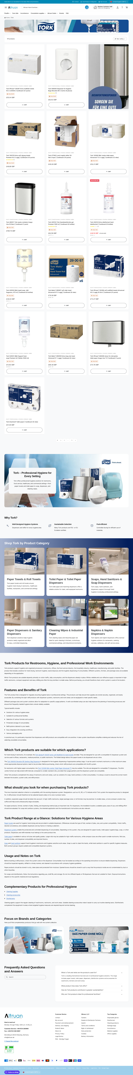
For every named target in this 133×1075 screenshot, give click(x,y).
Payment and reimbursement (64, 1023)
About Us (58, 1031)
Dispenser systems (10, 830)
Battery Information (87, 1036)
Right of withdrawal (87, 1028)
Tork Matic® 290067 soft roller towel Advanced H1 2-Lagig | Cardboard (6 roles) (62, 291)
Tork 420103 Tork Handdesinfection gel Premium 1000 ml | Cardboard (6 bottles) (61, 223)
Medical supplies (112, 1031)
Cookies (83, 1033)
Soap (6, 843)
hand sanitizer (15, 843)
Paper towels (8, 823)
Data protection (86, 1031)
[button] (6, 7)
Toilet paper (8, 836)
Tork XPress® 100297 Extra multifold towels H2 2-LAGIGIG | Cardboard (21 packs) (20, 89)
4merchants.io (22, 1068)
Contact (76, 1)
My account (59, 1020)
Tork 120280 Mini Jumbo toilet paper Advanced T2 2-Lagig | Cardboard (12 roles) (104, 156)
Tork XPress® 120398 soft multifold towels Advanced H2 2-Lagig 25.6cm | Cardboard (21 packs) (107, 291)
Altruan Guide (52, 13)
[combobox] (55, 7)
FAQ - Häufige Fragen (62, 1039)
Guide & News (59, 1028)
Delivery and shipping (62, 1025)
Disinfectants (10, 898)
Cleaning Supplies (12, 891)
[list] (66, 572)
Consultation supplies (37, 13)
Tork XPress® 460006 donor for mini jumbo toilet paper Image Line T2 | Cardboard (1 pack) (105, 357)
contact (57, 1017)
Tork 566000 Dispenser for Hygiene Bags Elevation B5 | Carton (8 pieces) (60, 89)
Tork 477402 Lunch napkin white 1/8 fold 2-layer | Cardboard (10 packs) (59, 156)
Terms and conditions (88, 1025)
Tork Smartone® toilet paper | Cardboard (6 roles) (22, 422)
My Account (103, 1)
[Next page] (75, 440)
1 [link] (57, 440)
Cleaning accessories (13, 895)
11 (71, 440)
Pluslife (6, 13)
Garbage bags (111, 1025)
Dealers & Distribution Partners (91, 1020)
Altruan (10, 1068)
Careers (83, 1017)
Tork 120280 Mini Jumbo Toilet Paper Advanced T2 (55, 768)
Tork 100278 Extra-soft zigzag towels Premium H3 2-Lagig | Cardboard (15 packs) (20, 156)
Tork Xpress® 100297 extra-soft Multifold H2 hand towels (54, 755)
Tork (12, 17)
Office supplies (112, 1033)
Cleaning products (113, 1023)
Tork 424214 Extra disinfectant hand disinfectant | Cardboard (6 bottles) (102, 223)
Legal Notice (59, 1036)
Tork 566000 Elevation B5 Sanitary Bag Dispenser (23, 761)
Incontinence (111, 1028)
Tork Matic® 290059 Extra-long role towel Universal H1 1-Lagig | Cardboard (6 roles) (61, 357)
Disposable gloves (113, 1017)
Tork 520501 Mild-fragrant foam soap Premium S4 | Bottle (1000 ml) (17, 357)
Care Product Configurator (89, 1)
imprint (83, 1023)
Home (8, 17)
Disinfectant (111, 1020)
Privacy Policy (59, 1033)
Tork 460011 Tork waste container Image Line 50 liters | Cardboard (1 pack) (19, 223)
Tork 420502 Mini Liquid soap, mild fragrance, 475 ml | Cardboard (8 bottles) (19, 291)
